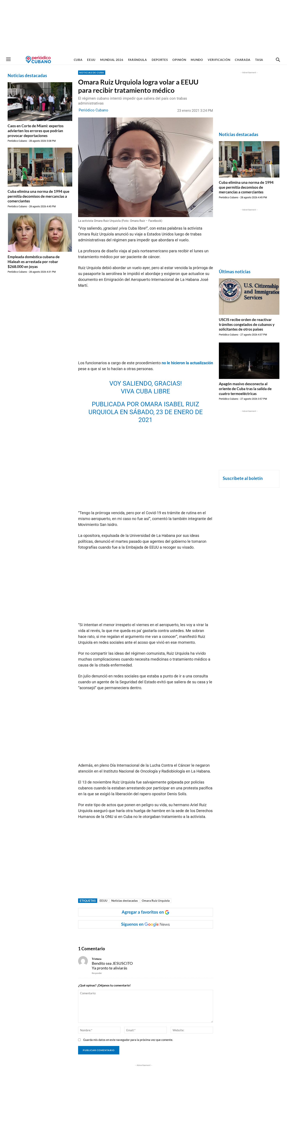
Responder (97, 973)
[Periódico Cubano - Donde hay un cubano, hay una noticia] (38, 59)
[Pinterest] (136, 936)
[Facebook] (109, 936)
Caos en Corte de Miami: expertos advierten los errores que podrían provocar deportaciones (35, 131)
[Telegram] (145, 936)
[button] (277, 59)
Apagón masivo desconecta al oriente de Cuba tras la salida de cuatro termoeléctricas (245, 388)
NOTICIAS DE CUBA (91, 72)
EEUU (103, 900)
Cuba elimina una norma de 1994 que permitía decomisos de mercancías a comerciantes (38, 196)
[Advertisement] (143, 27)
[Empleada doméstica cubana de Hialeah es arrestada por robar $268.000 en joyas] (40, 232)
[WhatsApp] (118, 936)
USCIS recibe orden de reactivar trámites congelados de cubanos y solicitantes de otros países (247, 324)
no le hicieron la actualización (187, 363)
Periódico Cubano (17, 140)
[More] (154, 936)
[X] (127, 936)
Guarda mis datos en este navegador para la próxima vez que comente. (128, 1039)
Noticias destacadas (124, 900)
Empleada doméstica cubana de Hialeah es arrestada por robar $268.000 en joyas (34, 261)
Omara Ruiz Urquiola (156, 900)
